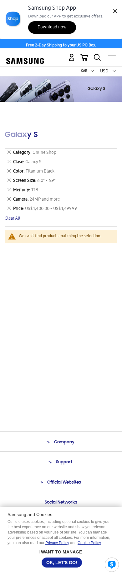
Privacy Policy (57, 543)
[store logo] (25, 55)
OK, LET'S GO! (61, 562)
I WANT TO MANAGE (60, 551)
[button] (92, 71)
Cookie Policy (89, 543)
